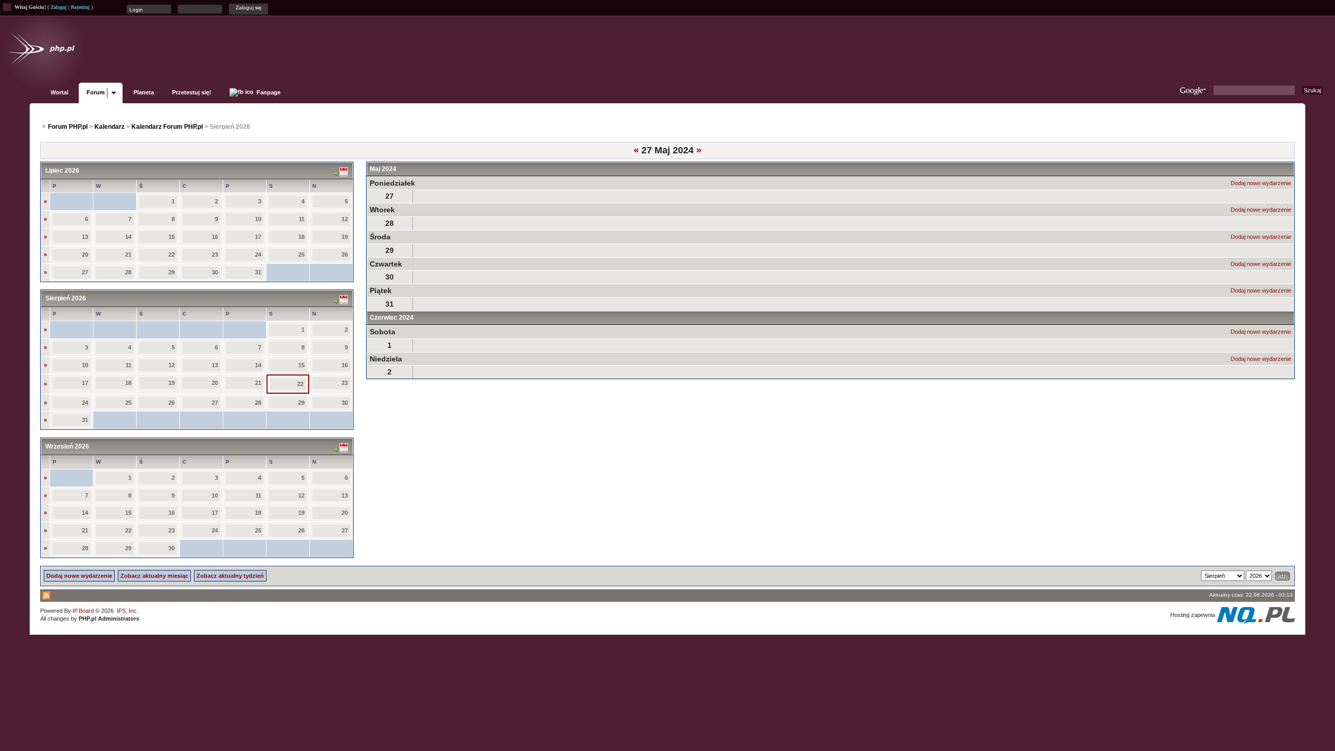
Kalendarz (109, 126)
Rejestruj (80, 7)
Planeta (144, 92)
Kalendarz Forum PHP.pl (167, 126)
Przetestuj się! (191, 92)
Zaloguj (59, 7)
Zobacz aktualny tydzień (230, 576)
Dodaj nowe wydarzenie (1261, 183)
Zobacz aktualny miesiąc (154, 576)
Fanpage (268, 92)
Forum (96, 92)
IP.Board (83, 611)
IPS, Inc (127, 611)
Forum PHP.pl (68, 126)
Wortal (59, 92)
